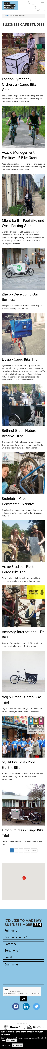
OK (23, 998)
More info (11, 1040)
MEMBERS (6, 16)
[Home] (10, 5)
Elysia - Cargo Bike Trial (20, 359)
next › (27, 850)
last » (34, 850)
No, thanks (17, 1045)
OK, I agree (6, 1045)
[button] (23, 879)
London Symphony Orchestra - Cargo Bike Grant (19, 84)
